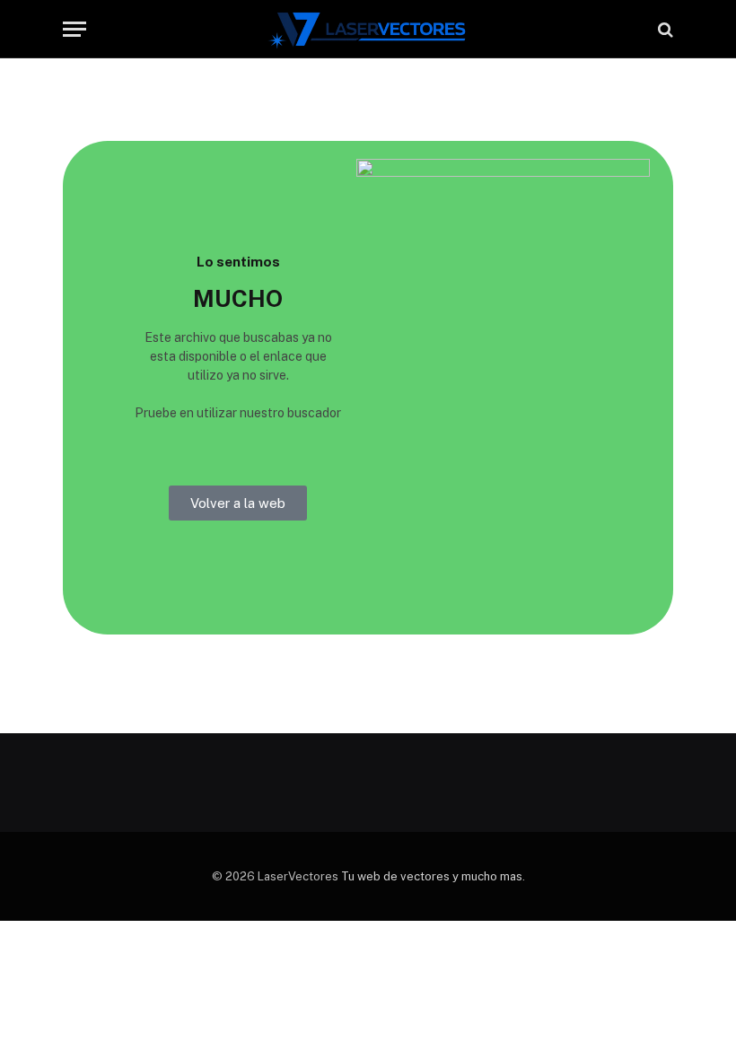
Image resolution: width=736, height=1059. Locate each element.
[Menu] (74, 29)
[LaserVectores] (368, 29)
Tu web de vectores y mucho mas (431, 876)
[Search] (663, 29)
